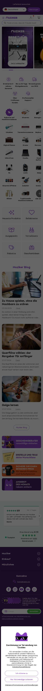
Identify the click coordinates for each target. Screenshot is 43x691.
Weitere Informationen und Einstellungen (21, 685)
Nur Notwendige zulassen (21, 679)
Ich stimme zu (22, 673)
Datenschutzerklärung (21, 667)
